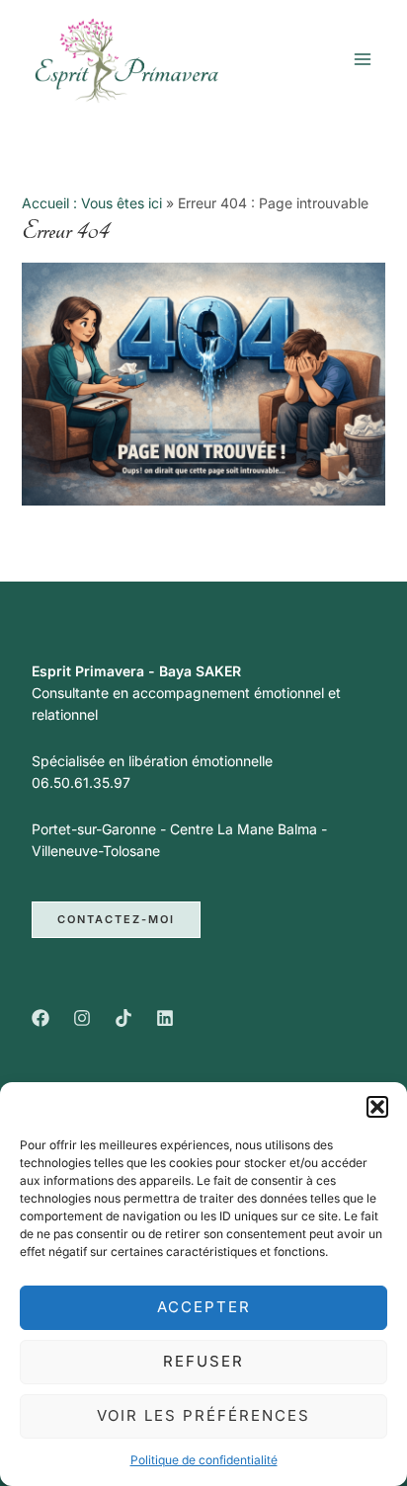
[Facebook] (40, 1018)
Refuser (203, 1361)
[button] (377, 1107)
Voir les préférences (203, 1415)
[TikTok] (123, 1018)
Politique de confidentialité (204, 1459)
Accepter (204, 1306)
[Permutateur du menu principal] (362, 59)
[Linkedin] (165, 1018)
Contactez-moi (116, 919)
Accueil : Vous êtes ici (92, 203)
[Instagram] (82, 1018)
